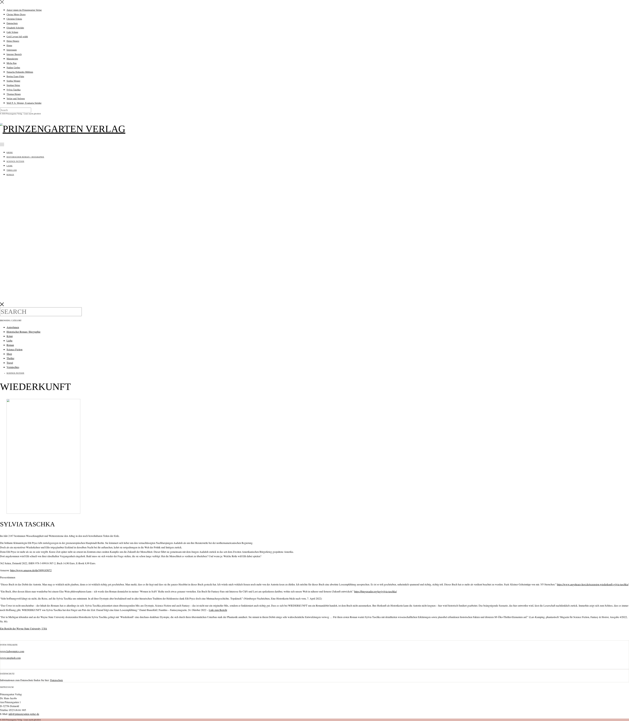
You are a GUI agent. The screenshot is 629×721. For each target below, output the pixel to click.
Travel (10, 362)
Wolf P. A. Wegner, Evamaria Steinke (24, 103)
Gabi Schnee (12, 32)
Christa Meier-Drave (16, 14)
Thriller (12, 170)
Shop (9, 353)
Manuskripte (12, 59)
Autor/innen (13, 327)
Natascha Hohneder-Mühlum (20, 72)
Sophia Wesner (13, 81)
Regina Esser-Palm (15, 76)
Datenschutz (12, 23)
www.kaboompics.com (12, 651)
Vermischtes (13, 367)
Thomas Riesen (14, 94)
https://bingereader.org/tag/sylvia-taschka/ (375, 591)
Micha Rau (12, 63)
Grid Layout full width (17, 36)
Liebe (10, 166)
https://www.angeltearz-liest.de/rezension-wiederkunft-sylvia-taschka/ (593, 584)
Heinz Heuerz (13, 41)
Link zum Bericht (218, 610)
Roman (10, 175)
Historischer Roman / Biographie (25, 157)
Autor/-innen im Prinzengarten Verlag (24, 10)
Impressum (12, 50)
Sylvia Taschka (13, 90)
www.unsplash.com (10, 658)
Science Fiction (15, 161)
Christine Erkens (14, 19)
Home (9, 45)
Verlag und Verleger (16, 98)
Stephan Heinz (13, 85)
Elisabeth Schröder (15, 28)
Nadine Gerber (13, 67)
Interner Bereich (14, 54)
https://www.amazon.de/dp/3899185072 (31, 570)
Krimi (10, 152)
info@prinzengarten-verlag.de (24, 714)
